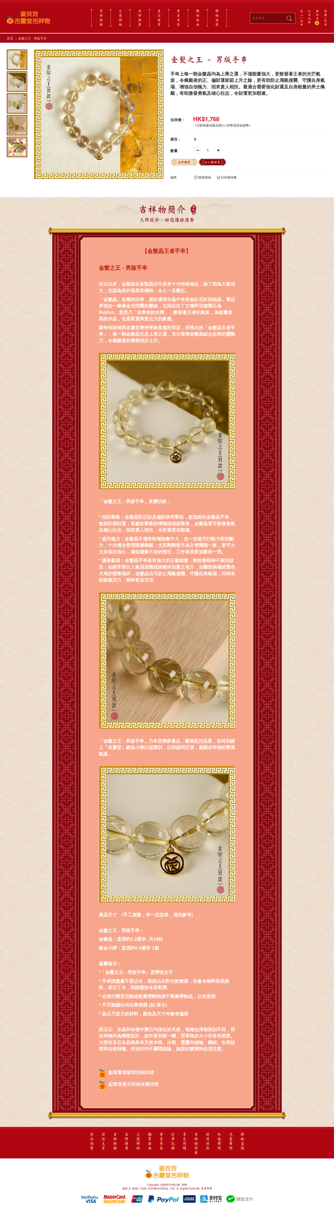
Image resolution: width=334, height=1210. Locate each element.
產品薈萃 (159, 17)
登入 (301, 13)
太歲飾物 (120, 17)
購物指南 (197, 17)
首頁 (10, 38)
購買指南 (204, 177)
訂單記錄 (309, 16)
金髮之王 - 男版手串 (32, 38)
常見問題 (184, 1141)
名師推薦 (140, 17)
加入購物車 (212, 162)
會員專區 (178, 17)
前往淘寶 (92, 1141)
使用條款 (208, 1141)
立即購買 (184, 162)
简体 (325, 22)
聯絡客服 (217, 17)
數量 (174, 150)
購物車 (317, 17)
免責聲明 (231, 1141)
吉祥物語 (101, 17)
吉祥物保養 (229, 177)
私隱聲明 (219, 1141)
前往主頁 (103, 1141)
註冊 (301, 22)
